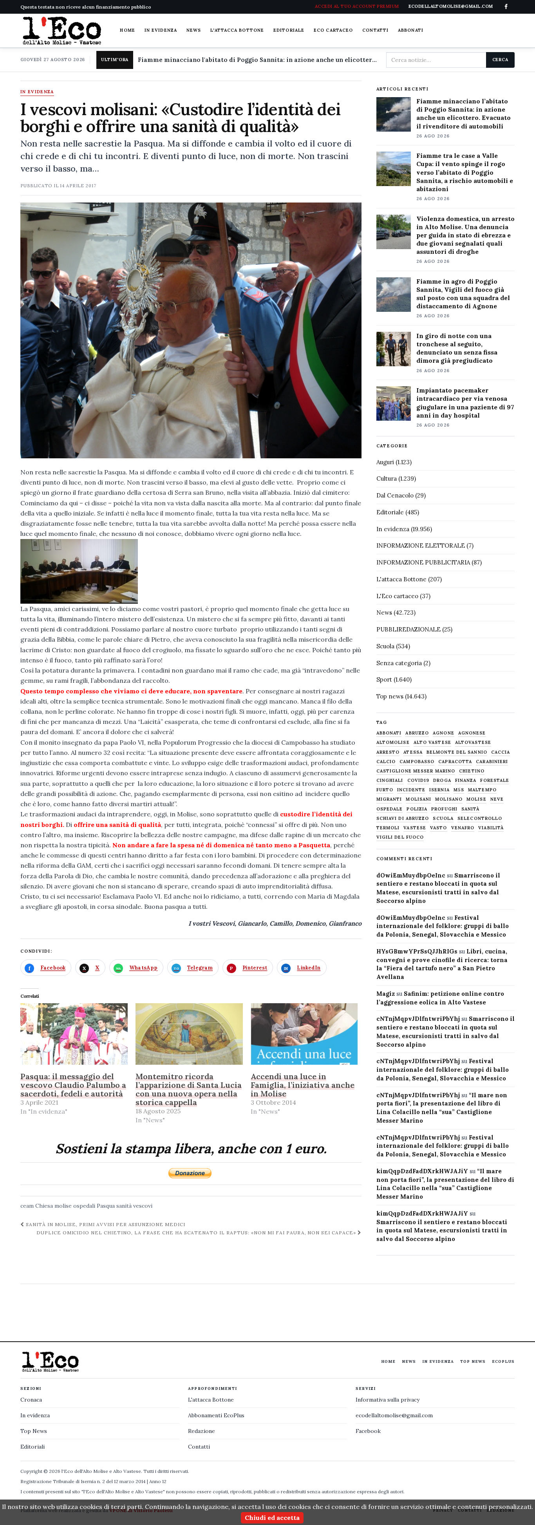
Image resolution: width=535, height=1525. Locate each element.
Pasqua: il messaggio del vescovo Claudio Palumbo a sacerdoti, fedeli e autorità (73, 1084)
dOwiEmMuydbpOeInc (410, 875)
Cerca (500, 59)
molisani (418, 799)
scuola (443, 818)
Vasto (438, 827)
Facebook (368, 1431)
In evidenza (161, 30)
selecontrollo (479, 818)
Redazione (201, 1431)
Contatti (375, 30)
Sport (384, 679)
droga (442, 780)
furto (385, 789)
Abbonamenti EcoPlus (216, 1415)
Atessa (413, 752)
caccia (500, 752)
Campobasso (416, 761)
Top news (389, 696)
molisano (449, 799)
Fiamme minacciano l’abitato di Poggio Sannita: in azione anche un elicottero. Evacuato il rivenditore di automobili (463, 113)
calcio (386, 761)
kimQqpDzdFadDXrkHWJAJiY (422, 1171)
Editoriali (32, 1446)
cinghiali (389, 780)
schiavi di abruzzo (402, 818)
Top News (473, 1361)
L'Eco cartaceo (397, 596)
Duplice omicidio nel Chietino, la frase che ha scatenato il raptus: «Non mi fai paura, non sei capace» (197, 1233)
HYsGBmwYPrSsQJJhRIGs (416, 951)
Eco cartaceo (333, 30)
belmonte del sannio (457, 752)
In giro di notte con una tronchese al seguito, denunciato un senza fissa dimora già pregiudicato (456, 348)
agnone (443, 733)
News (193, 30)
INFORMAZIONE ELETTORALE (420, 545)
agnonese (472, 733)
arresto (388, 752)
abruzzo (417, 733)
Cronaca (31, 1399)
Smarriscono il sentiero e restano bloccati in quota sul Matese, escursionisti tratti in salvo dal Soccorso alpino (441, 1230)
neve (497, 799)
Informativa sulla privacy (387, 1399)
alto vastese (432, 742)
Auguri (385, 462)
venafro (463, 827)
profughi (444, 809)
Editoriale (288, 30)
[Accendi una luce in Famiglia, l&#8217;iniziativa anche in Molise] (304, 1034)
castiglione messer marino (415, 771)
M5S (459, 789)
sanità (124, 1205)
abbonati (389, 733)
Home (127, 30)
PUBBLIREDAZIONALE (408, 629)
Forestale (494, 780)
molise (63, 1205)
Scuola (385, 646)
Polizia (417, 809)
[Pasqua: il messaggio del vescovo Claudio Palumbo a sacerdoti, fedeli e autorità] (74, 1034)
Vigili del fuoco (400, 837)
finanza (466, 780)
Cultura (386, 478)
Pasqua (106, 1205)
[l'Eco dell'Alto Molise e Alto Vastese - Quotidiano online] (61, 30)
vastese (414, 827)
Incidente (411, 789)
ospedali (84, 1205)
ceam (27, 1205)
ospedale (389, 809)
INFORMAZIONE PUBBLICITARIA (423, 562)
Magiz (385, 993)
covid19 (418, 780)
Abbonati (410, 30)
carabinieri (492, 761)
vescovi (142, 1205)
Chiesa (44, 1205)
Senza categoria (399, 663)
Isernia (439, 789)
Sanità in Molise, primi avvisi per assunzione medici (104, 1224)
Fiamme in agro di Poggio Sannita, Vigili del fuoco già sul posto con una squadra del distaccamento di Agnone (463, 293)
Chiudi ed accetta (272, 1517)
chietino (471, 771)
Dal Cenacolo (395, 495)
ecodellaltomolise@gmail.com (394, 1415)
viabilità (491, 827)
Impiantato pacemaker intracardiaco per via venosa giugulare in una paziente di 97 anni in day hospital (465, 402)
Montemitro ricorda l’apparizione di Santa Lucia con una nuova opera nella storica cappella (189, 1089)
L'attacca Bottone (237, 30)
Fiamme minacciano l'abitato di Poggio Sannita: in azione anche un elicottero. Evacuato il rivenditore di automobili (259, 59)
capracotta (455, 761)
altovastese (473, 742)
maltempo (482, 789)
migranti (389, 799)
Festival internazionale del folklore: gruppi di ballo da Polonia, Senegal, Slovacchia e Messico (442, 926)
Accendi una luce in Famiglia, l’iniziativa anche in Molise (302, 1084)
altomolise (393, 742)
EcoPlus (503, 1361)
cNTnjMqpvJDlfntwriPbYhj (418, 1018)
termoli (388, 827)
